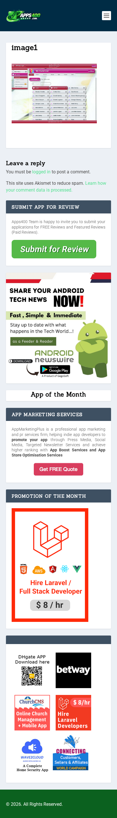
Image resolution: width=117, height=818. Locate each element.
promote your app (30, 439)
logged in (41, 172)
